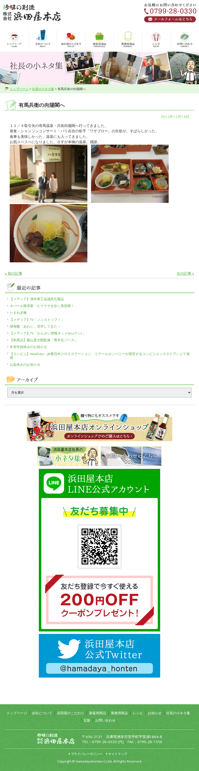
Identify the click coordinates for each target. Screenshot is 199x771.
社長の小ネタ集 (43, 89)
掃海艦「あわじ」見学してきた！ (35, 326)
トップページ (19, 89)
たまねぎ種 (18, 312)
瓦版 (86, 720)
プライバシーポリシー (86, 753)
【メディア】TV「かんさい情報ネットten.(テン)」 (47, 333)
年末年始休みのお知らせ (28, 347)
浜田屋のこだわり (70, 713)
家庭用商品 (97, 713)
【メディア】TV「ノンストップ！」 (37, 319)
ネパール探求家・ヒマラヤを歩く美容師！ (42, 306)
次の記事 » (185, 273)
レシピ (138, 713)
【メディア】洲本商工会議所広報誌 (37, 299)
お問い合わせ (105, 720)
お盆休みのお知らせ (25, 364)
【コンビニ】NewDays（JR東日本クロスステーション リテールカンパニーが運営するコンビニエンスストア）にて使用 (100, 356)
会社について (42, 713)
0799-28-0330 (104, 741)
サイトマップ (117, 753)
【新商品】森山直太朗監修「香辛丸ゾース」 (44, 340)
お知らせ (154, 713)
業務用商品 (119, 713)
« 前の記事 (13, 273)
